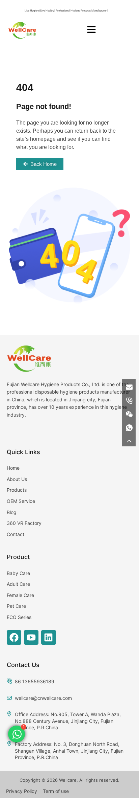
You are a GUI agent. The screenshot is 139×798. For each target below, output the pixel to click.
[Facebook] (14, 637)
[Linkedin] (48, 637)
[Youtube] (31, 637)
